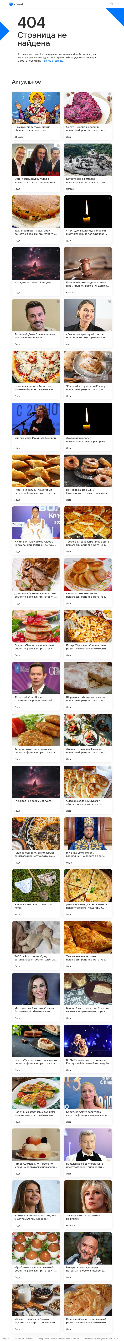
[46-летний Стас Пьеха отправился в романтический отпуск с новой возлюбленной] (36, 686)
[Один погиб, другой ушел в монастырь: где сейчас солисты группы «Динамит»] (36, 168)
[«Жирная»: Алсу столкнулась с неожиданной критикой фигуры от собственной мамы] (36, 530)
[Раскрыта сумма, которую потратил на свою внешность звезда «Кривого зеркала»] (88, 1256)
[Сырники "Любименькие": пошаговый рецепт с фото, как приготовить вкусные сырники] (88, 582)
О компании (18, 1338)
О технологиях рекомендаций (65, 1338)
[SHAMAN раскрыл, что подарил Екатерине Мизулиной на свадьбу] (88, 1049)
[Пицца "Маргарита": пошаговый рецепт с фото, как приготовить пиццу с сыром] (88, 634)
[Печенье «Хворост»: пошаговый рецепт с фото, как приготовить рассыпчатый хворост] (88, 1308)
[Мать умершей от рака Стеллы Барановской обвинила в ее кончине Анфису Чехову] (36, 997)
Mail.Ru (6, 1338)
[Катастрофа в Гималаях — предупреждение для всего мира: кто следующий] (88, 168)
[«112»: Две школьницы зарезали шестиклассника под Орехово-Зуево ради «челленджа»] (88, 219)
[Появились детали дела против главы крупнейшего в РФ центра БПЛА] (88, 271)
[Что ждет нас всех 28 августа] (36, 271)
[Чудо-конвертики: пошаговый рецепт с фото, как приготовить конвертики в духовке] (36, 479)
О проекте (44, 1338)
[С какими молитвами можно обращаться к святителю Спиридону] (36, 116)
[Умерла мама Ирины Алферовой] (36, 427)
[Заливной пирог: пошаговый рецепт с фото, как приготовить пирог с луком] (36, 219)
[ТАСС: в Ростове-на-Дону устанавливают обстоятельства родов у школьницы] (36, 945)
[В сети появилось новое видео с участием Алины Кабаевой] (36, 1204)
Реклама (30, 1338)
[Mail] (11, 4)
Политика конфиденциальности (97, 1338)
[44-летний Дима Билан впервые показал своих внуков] (36, 323)
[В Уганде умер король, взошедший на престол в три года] (88, 841)
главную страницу (52, 60)
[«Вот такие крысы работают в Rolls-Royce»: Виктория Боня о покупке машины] (88, 323)
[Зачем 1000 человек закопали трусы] (36, 893)
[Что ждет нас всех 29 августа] (36, 790)
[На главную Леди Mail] (18, 4)
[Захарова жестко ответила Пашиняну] (88, 1204)
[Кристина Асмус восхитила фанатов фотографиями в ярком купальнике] (88, 1101)
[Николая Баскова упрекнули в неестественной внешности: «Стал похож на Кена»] (88, 1152)
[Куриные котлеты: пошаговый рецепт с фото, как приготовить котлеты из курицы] (36, 738)
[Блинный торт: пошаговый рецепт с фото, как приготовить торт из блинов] (88, 997)
